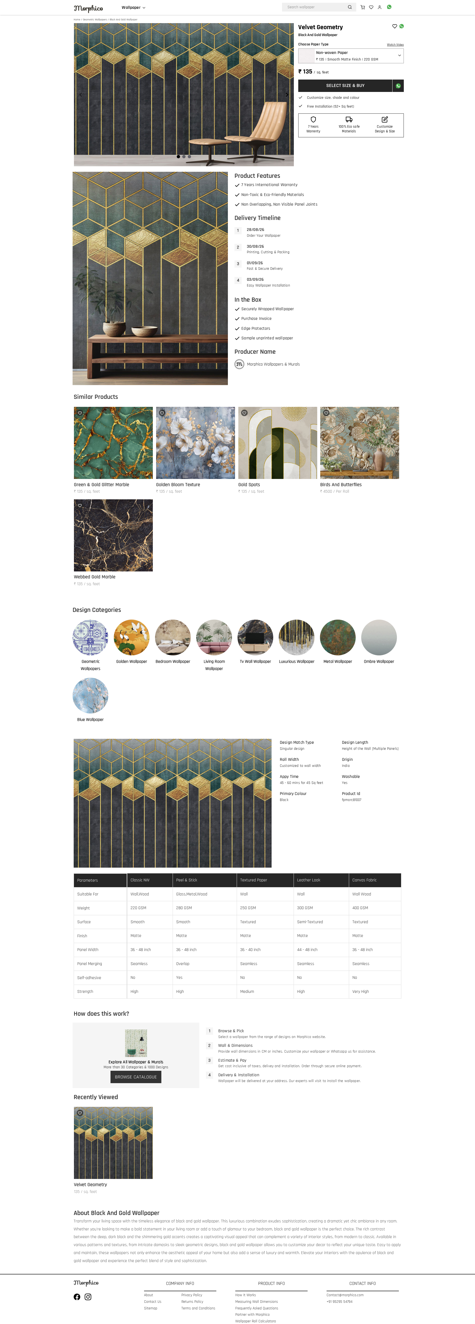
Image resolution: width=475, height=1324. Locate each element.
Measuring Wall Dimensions (256, 1302)
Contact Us (152, 1302)
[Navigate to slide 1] (178, 156)
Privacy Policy (191, 1295)
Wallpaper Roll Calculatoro (255, 1321)
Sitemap (150, 1308)
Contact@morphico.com (345, 1295)
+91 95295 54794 (339, 1302)
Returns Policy (192, 1302)
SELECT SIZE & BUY (345, 85)
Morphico (88, 8)
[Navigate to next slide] (287, 95)
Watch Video (395, 45)
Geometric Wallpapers (95, 19)
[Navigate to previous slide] (81, 95)
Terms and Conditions (198, 1308)
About (148, 1295)
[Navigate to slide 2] (184, 156)
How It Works (245, 1295)
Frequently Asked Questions (256, 1308)
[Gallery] (184, 94)
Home (77, 19)
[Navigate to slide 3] (189, 156)
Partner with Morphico (252, 1314)
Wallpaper (131, 7)
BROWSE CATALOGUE (136, 1077)
